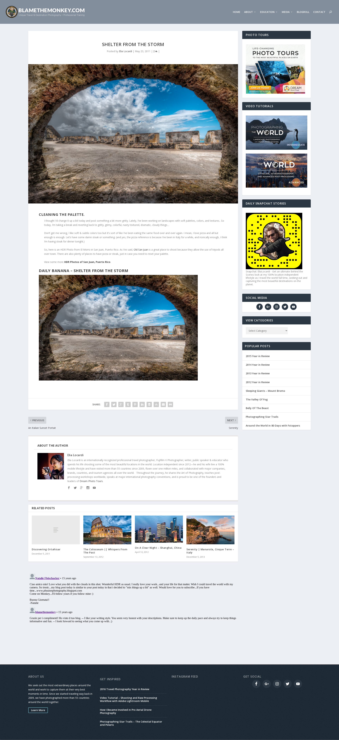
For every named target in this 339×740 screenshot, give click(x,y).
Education (267, 12)
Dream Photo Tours (91, 481)
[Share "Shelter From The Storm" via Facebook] (106, 404)
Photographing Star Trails (262, 416)
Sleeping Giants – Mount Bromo (265, 390)
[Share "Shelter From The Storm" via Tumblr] (128, 404)
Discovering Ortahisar (46, 549)
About (248, 12)
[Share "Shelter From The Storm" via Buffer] (149, 404)
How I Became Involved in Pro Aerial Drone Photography (125, 711)
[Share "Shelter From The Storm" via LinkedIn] (142, 404)
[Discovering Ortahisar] (56, 530)
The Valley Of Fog (257, 399)
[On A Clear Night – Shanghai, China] (159, 529)
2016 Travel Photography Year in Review (124, 689)
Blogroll (303, 12)
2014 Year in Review (258, 364)
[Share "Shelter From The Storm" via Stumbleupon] (156, 404)
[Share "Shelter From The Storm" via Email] (163, 404)
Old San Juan (141, 249)
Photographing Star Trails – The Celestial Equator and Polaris (131, 723)
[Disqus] (133, 616)
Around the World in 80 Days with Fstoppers (273, 425)
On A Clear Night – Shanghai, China (158, 547)
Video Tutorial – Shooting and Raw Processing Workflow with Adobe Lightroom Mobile (128, 699)
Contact (319, 12)
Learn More (38, 710)
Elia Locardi (125, 51)
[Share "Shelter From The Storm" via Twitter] (113, 404)
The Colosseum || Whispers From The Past (105, 551)
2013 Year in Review (258, 373)
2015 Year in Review (258, 356)
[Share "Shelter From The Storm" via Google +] (120, 404)
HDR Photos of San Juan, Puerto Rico (87, 262)
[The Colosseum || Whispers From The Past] (107, 530)
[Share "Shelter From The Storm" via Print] (170, 404)
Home (236, 12)
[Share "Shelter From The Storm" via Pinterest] (135, 404)
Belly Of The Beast (257, 408)
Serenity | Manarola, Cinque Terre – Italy (210, 551)
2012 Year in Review (258, 382)
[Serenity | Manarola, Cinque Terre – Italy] (210, 530)
